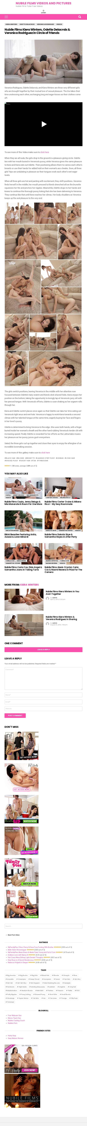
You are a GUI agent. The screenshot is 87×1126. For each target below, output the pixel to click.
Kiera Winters (29, 584)
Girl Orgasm (35, 983)
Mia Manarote (32, 495)
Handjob (67, 983)
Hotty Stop (12, 1036)
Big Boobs (24, 975)
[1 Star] (5, 465)
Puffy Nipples (12, 994)
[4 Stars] (9, 465)
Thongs (64, 998)
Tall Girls (36, 998)
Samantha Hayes (66, 530)
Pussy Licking (26, 994)
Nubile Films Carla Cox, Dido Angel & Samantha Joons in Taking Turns (23, 568)
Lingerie (62, 987)
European (47, 979)
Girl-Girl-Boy (21, 983)
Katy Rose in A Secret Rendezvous (21, 960)
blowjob (66, 975)
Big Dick (35, 975)
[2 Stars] (6, 465)
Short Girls (53, 994)
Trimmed (10, 1002)
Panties (50, 991)
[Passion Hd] (22, 1107)
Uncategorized (12, 530)
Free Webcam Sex (14, 1015)
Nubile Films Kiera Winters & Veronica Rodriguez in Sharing (61, 618)
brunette (31, 458)
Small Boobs (66, 994)
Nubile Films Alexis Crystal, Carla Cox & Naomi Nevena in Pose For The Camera (63, 570)
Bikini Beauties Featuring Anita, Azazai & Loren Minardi (20, 535)
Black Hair (10, 458)
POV (78, 991)
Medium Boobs (27, 991)
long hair (70, 458)
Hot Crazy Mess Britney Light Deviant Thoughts (25, 957)
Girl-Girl (10, 983)
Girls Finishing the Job (52, 983)
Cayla (8, 495)
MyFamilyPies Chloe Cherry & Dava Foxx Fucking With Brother (31, 947)
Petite (70, 991)
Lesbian (60, 458)
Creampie (22, 979)
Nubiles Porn (12, 1023)
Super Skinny (23, 998)
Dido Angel (21, 561)
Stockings (10, 998)
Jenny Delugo (18, 495)
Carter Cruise (52, 498)
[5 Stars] (10, 465)
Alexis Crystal (52, 561)
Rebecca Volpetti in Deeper (18, 962)
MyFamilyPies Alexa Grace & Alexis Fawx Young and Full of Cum (32, 952)
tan (34, 460)
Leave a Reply (43, 649)
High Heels (23, 987)
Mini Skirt (40, 991)
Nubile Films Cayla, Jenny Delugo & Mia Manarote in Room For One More (23, 503)
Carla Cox (10, 561)
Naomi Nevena (51, 563)
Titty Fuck (74, 998)
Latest (43, 12)
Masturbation (12, 991)
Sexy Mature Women (15, 1038)
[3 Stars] (8, 465)
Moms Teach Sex (14, 1018)
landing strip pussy (46, 458)
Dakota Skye (51, 530)
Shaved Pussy (12, 460)
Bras (75, 975)
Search (79, 17)
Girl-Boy (77, 979)
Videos (8, 498)
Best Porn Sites (13, 935)
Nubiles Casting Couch (16, 1021)
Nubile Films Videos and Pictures (43, 3)
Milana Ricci (65, 498)
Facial (57, 979)
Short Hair (25, 460)
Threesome (43, 460)
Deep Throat (34, 979)
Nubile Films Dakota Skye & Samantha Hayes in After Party (61, 535)
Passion (60, 991)
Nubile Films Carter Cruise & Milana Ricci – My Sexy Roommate (63, 503)
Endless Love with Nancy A (18, 955)
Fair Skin (67, 979)
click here (44, 152)
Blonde (21, 458)
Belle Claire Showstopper (17, 950)
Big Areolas (11, 975)
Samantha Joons (13, 563)
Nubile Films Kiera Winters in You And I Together (62, 592)
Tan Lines (53, 998)
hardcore (10, 987)
